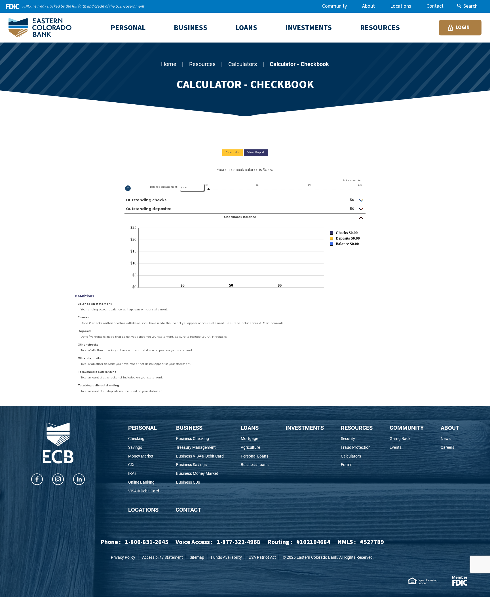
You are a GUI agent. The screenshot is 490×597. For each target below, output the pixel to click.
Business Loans (255, 464)
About (368, 6)
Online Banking (143, 482)
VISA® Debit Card (143, 491)
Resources (202, 63)
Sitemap (197, 557)
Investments (305, 427)
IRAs (140, 473)
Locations (400, 6)
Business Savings (199, 464)
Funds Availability (226, 557)
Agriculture (255, 447)
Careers (450, 447)
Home (168, 63)
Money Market (143, 456)
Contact (434, 6)
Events (406, 447)
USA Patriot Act (262, 557)
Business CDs (196, 482)
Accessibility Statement (162, 557)
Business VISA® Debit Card (200, 456)
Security (357, 438)
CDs (139, 464)
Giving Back (407, 438)
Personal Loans (255, 456)
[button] (245, 200)
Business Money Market (200, 473)
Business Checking (200, 438)
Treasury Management (200, 447)
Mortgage (255, 438)
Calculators (242, 63)
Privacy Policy (123, 557)
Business (189, 427)
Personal (142, 427)
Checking (143, 438)
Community (334, 6)
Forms (355, 464)
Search (470, 6)
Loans (250, 427)
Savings (142, 447)
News (450, 438)
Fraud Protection (357, 447)
